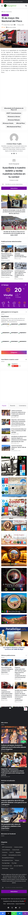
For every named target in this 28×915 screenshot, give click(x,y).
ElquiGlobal (5, 316)
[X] (16, 153)
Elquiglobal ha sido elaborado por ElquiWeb (13, 901)
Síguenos (14, 352)
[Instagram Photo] (14, 328)
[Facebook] (14, 153)
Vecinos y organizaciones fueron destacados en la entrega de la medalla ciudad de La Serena (6, 694)
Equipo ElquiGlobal (20, 903)
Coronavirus (4, 852)
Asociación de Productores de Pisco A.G (14, 109)
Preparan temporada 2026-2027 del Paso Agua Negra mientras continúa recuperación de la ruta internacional (20, 672)
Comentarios (22, 405)
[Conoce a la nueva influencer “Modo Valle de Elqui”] (6, 448)
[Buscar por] (26, 6)
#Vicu (8, 321)
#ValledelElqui (4, 320)
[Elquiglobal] (10, 5)
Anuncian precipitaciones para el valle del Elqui (21, 255)
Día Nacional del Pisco (14, 126)
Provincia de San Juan (7, 865)
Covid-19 (11, 852)
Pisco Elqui (14, 863)
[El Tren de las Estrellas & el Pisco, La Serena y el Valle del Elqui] (6, 431)
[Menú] (2, 6)
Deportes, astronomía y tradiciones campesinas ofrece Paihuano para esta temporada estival (18, 422)
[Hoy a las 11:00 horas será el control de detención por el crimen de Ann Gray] (7, 266)
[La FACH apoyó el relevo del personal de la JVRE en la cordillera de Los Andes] (21, 266)
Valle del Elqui (5, 868)
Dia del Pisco (21, 123)
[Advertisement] (14, 23)
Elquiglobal (18, 852)
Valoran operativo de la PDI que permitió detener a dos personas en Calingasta (14, 802)
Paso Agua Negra (6, 863)
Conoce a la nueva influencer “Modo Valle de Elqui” (18, 447)
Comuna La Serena (14, 116)
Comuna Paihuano (14, 120)
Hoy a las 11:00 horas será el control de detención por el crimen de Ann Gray (7, 273)
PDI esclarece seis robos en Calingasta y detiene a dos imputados (7, 256)
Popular (4, 405)
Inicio (4, 903)
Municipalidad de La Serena (15, 855)
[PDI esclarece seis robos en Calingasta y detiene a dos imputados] (7, 248)
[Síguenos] (25, 709)
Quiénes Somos (11, 903)
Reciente (12, 405)
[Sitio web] (12, 153)
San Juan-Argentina (18, 865)
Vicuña (11, 868)
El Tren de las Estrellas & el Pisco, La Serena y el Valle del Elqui (18, 430)
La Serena (4, 855)
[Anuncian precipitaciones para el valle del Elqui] (21, 248)
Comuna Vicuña (8, 123)
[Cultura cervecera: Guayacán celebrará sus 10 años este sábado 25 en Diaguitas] (6, 413)
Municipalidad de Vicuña (7, 860)
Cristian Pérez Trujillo (14, 144)
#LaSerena (14, 321)
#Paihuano (3, 321)
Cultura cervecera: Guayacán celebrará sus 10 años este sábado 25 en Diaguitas (18, 413)
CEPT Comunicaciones (14, 113)
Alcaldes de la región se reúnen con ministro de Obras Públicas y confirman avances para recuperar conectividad (21, 695)
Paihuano (17, 860)
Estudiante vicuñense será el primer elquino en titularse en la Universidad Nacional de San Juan (18, 439)
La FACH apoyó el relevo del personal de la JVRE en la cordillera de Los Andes (20, 274)
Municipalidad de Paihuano (8, 857)
